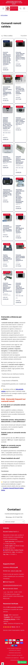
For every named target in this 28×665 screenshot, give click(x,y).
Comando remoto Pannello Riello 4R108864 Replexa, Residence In (20, 257)
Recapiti (22, 657)
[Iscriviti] (23, 522)
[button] (3, 8)
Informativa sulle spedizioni (12, 657)
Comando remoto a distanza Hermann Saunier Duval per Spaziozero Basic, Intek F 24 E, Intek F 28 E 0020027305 (7, 123)
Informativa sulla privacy (15, 652)
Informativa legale (14, 660)
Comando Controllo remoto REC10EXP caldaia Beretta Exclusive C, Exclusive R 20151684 (20, 288)
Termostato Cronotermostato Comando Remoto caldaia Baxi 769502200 (7, 228)
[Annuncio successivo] (25, 2)
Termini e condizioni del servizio (14, 655)
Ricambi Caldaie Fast (16, 648)
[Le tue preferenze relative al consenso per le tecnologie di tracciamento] (2, 663)
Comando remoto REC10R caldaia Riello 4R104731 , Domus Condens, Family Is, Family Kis (20, 56)
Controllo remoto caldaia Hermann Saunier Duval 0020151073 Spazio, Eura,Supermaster (7, 288)
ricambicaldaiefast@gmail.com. (12, 585)
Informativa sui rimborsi (15, 650)
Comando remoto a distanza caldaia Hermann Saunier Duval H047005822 (20, 160)
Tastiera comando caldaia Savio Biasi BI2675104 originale (7, 257)
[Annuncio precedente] (3, 2)
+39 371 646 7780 (16, 571)
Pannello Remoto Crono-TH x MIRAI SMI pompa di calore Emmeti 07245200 (20, 90)
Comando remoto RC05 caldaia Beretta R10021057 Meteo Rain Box (7, 159)
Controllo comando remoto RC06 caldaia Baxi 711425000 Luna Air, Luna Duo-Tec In (20, 121)
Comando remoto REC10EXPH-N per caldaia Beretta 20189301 (20, 229)
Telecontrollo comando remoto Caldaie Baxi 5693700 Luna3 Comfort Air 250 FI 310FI (7, 193)
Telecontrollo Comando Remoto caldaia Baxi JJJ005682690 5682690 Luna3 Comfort (7, 90)
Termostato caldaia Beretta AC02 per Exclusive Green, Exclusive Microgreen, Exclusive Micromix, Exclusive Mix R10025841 (20, 196)
